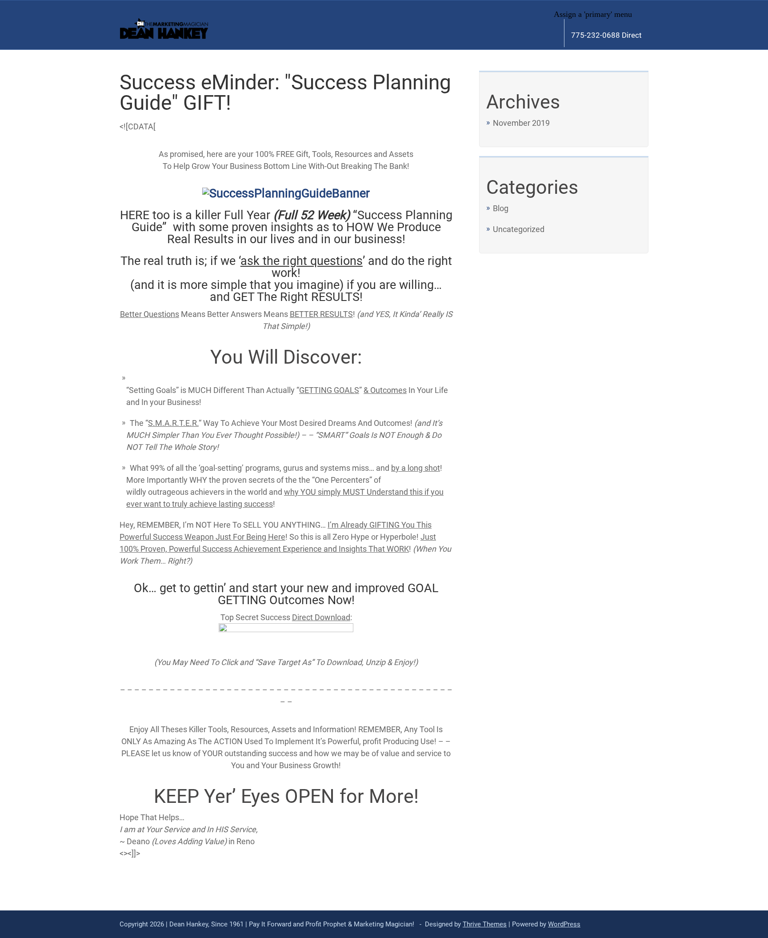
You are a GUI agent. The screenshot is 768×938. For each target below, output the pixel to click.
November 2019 (521, 123)
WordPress (564, 924)
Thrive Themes (485, 924)
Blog (500, 208)
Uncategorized (518, 229)
